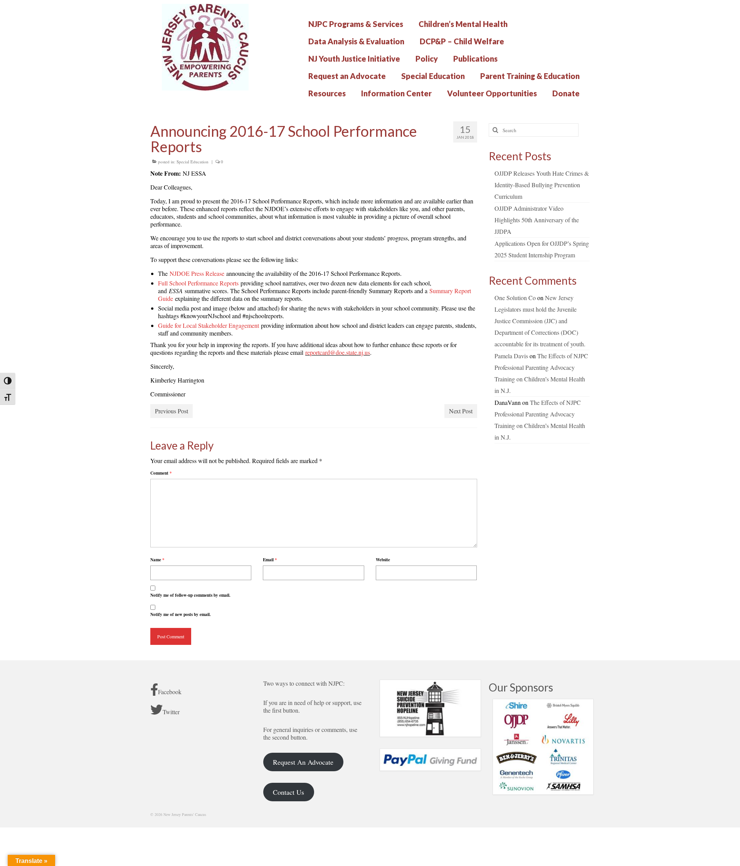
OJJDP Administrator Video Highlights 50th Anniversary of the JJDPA (536, 219)
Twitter (171, 712)
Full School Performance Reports (198, 283)
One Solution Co (515, 298)
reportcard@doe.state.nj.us (337, 352)
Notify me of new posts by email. (180, 614)
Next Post (461, 411)
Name (157, 560)
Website (383, 560)
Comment (161, 473)
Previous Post (171, 411)
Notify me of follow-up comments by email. (190, 595)
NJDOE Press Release (197, 273)
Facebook (170, 692)
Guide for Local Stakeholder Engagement (208, 325)
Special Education (193, 161)
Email (270, 560)
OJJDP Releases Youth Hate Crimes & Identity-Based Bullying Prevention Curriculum (541, 184)
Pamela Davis (511, 356)
